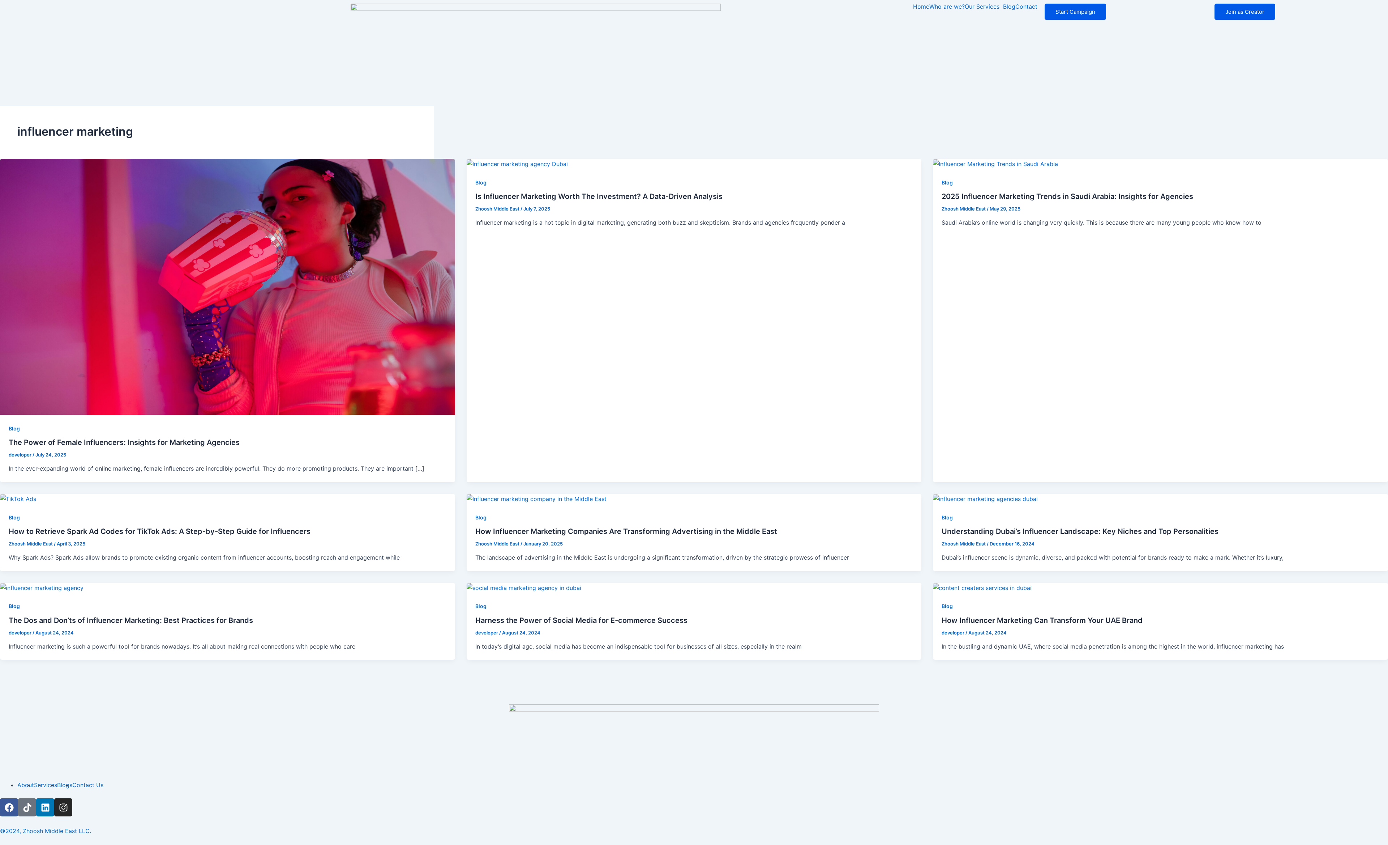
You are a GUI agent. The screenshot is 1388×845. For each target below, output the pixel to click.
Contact (1026, 6)
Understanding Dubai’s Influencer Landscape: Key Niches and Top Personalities (1080, 531)
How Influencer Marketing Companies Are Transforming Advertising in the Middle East (626, 531)
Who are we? (947, 6)
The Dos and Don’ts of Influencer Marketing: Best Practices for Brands (131, 620)
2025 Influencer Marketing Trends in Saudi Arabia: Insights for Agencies (1067, 196)
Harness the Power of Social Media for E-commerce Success (581, 620)
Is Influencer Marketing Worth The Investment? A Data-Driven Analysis (599, 196)
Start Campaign (1075, 11)
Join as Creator (1244, 11)
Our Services (982, 6)
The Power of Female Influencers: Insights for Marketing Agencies (124, 442)
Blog (1009, 6)
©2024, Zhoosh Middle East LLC (45, 831)
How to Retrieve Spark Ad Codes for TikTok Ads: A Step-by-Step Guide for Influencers (159, 531)
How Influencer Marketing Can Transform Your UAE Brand (1042, 620)
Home (921, 6)
